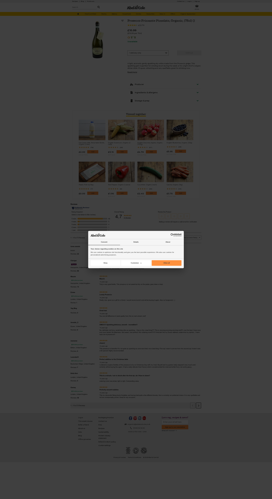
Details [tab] (136, 242)
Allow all (166, 263)
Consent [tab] (104, 242)
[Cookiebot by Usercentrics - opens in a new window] (172, 234)
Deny (105, 263)
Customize (135, 263)
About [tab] (168, 242)
